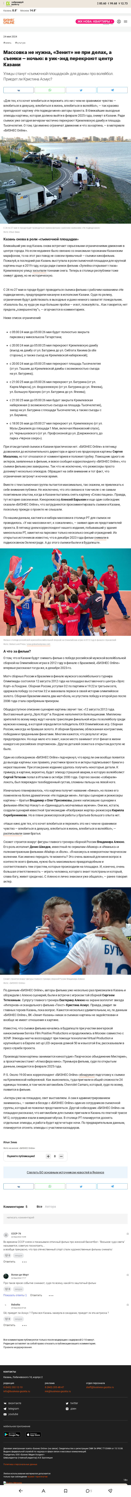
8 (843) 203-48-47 (54, 1387)
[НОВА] (94, 21)
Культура (21, 43)
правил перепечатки (37, 1476)
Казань (8, 43)
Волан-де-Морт (20, 1274)
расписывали (12, 833)
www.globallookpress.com (38, 644)
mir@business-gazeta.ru (58, 1391)
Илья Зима (10, 1142)
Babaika (15, 1304)
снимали (100, 537)
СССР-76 (16, 1233)
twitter (74, 1403)
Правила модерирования (17, 1347)
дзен (73, 1408)
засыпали (39, 270)
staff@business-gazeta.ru (100, 1387)
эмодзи (18, 1255)
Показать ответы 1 (15, 1295)
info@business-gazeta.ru (16, 1391)
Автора (50, 1206)
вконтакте (14, 1403)
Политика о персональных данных (20, 1464)
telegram (13, 1408)
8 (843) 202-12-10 (13, 1387)
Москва (24, 10)
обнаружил (87, 1074)
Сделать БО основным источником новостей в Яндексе (65, 1172)
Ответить (9, 1261)
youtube (13, 1414)
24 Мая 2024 (10, 36)
